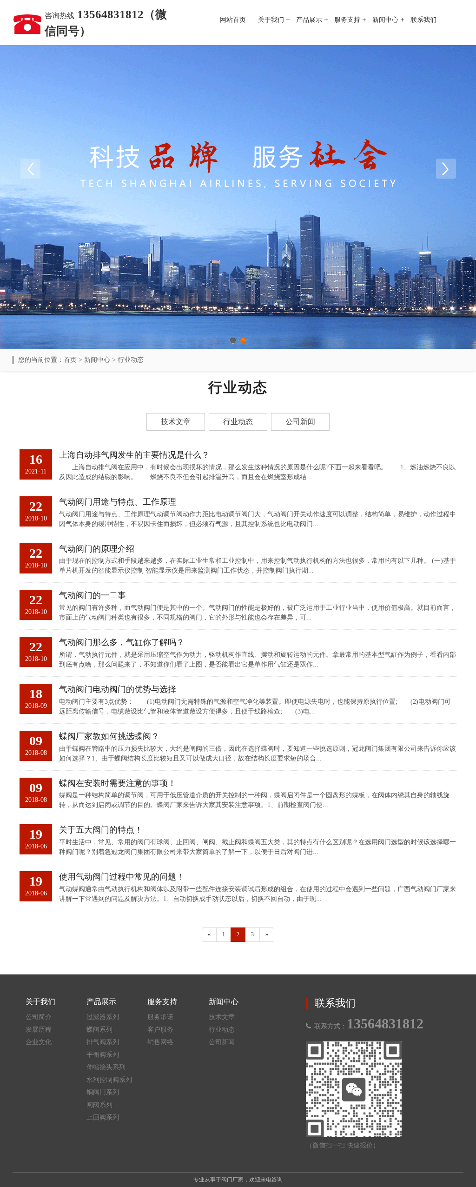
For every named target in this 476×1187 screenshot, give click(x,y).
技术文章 (176, 422)
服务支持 (347, 19)
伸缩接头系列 (106, 1067)
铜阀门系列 (102, 1092)
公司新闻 (300, 422)
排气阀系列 (102, 1042)
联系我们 (423, 19)
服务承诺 (160, 1017)
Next (445, 168)
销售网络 (160, 1042)
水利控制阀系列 (109, 1079)
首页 (70, 359)
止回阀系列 (102, 1117)
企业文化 (39, 1042)
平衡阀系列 (102, 1054)
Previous (30, 168)
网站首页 (233, 19)
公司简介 (39, 1017)
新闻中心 (385, 19)
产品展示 (309, 19)
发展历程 (39, 1029)
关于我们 (271, 19)
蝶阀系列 (99, 1029)
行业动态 (131, 359)
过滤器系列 (102, 1017)
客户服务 (160, 1029)
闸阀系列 (99, 1104)
